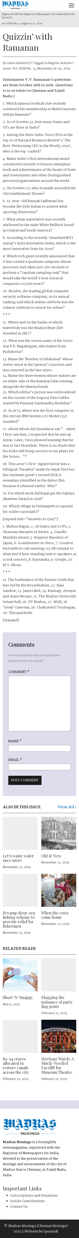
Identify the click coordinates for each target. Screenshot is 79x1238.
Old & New (51, 855)
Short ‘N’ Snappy (18, 997)
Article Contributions (27, 1201)
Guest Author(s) (18, 63)
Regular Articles (60, 63)
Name (14, 741)
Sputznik (51, 1231)
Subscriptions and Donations (34, 1195)
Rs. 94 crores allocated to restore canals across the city (16, 1065)
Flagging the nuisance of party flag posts (57, 1002)
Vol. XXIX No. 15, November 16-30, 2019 (41, 68)
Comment (18, 672)
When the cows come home (55, 915)
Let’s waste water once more (18, 858)
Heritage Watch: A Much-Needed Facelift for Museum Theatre (57, 1065)
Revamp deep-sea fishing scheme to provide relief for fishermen (19, 919)
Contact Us (19, 1207)
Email (15, 760)
